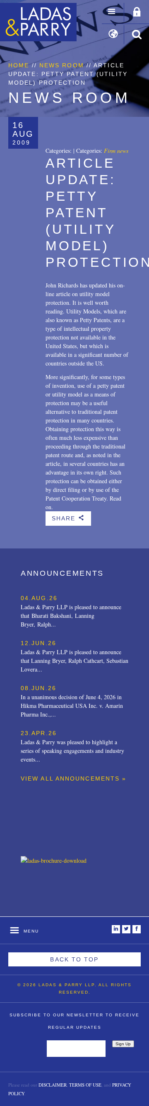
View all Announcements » (73, 778)
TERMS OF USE (85, 1085)
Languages (113, 34)
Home (18, 65)
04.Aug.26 (39, 598)
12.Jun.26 (38, 643)
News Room (61, 65)
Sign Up (123, 1044)
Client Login (137, 12)
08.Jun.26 (38, 688)
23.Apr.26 (39, 733)
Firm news (116, 150)
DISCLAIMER (52, 1085)
